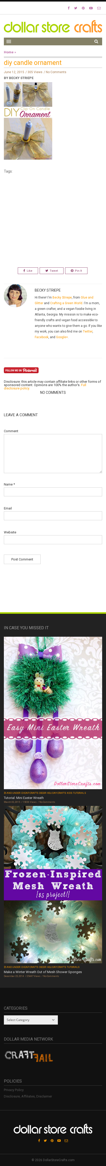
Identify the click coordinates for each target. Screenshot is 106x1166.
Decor (42, 793)
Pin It (78, 271)
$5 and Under (12, 793)
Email (8, 508)
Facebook (41, 337)
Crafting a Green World (66, 303)
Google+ (62, 337)
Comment (11, 431)
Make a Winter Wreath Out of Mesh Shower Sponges (43, 972)
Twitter (87, 331)
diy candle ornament (32, 62)
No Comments (56, 72)
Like (29, 271)
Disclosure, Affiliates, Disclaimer (28, 1096)
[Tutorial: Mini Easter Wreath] (53, 714)
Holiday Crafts (56, 793)
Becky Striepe (62, 297)
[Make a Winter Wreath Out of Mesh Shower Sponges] (53, 885)
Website (10, 532)
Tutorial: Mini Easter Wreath (24, 798)
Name (9, 484)
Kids (69, 793)
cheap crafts (30, 793)
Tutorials (79, 793)
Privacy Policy (14, 1090)
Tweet (54, 271)
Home (9, 52)
